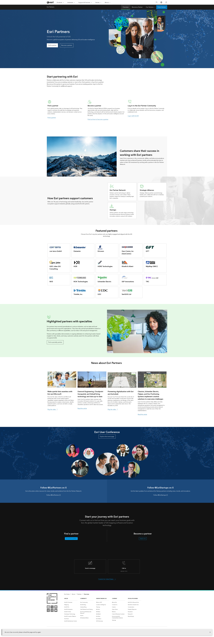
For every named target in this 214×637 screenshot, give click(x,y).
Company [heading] (114, 598)
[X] (52, 606)
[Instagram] (52, 610)
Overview (125, 7)
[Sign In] (166, 2)
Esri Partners (50, 7)
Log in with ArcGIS (133, 116)
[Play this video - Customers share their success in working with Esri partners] (82, 156)
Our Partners (150, 7)
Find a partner (52, 45)
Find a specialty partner (55, 342)
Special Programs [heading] (133, 598)
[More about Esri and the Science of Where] (52, 598)
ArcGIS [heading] (66, 598)
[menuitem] (71, 602)
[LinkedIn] (55, 606)
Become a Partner (137, 7)
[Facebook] (48, 606)
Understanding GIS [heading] (101, 598)
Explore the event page (107, 436)
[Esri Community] (48, 610)
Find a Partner (162, 7)
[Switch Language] (161, 2)
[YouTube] (55, 610)
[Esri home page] (50, 2)
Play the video (51, 409)
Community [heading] (83, 598)
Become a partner (66, 45)
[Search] (156, 2)
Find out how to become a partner (98, 119)
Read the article (82, 408)
